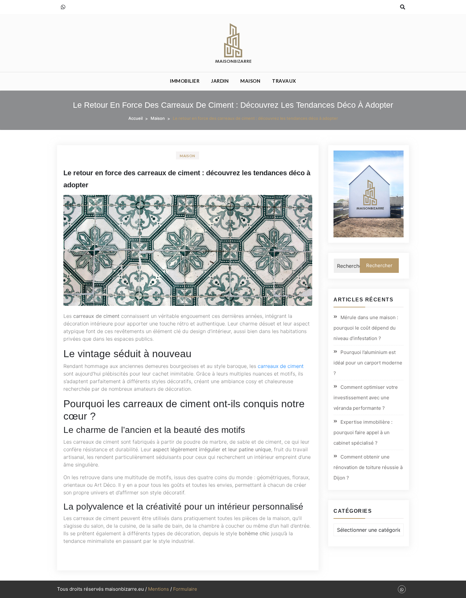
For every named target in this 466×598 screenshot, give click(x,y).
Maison (250, 81)
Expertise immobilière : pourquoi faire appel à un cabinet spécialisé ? (362, 432)
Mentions (158, 589)
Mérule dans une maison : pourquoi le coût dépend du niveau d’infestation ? (365, 327)
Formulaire (185, 589)
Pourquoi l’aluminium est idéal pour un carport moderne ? (367, 362)
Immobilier (184, 81)
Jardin (220, 81)
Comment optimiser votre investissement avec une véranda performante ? (365, 397)
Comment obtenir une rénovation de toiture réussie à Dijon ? (368, 467)
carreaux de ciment (281, 366)
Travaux (284, 81)
